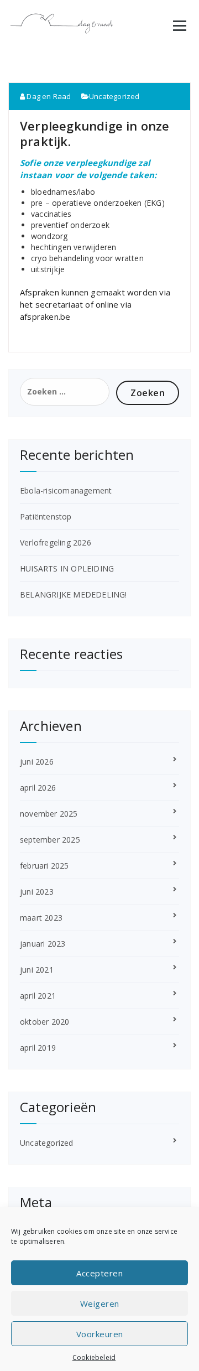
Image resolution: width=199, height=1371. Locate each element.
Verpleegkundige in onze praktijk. (95, 133)
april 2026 (38, 787)
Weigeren (99, 1303)
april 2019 (38, 1047)
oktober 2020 (44, 1021)
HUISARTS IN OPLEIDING (67, 568)
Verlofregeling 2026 (55, 542)
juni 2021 (37, 969)
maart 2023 (41, 917)
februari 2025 (44, 865)
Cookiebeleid (94, 1357)
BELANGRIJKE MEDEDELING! (73, 594)
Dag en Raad (48, 96)
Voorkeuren (99, 1333)
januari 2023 (42, 943)
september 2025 (50, 839)
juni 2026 (37, 761)
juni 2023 (37, 891)
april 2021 (38, 995)
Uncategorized (114, 96)
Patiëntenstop (46, 516)
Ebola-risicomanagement (66, 490)
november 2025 (49, 813)
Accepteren (99, 1273)
